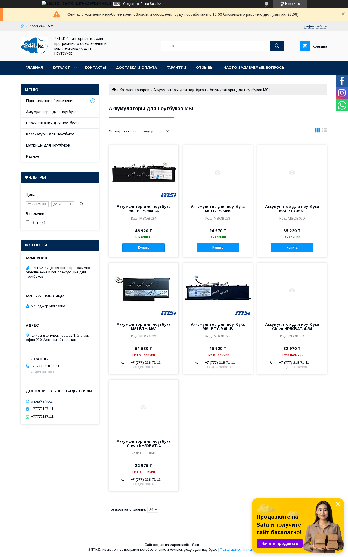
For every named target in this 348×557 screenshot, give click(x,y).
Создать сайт (133, 4)
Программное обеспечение (50, 101)
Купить (143, 247)
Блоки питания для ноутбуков (53, 123)
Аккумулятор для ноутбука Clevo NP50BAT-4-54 (292, 326)
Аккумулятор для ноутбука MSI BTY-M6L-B (218, 326)
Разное (32, 156)
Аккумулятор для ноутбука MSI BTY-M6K (218, 208)
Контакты (95, 67)
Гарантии (176, 67)
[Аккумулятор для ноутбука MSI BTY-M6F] (292, 172)
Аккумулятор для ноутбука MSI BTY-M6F (292, 208)
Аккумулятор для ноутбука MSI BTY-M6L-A (143, 208)
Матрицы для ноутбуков (48, 145)
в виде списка (324, 131)
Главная (34, 67)
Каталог (61, 67)
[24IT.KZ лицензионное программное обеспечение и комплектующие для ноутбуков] (34, 52)
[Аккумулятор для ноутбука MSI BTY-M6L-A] (143, 172)
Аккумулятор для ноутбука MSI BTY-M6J (143, 326)
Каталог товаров (134, 90)
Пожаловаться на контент (240, 550)
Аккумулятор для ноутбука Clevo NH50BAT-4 (143, 443)
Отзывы (205, 67)
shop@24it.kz (42, 401)
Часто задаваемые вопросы (254, 67)
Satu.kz (197, 545)
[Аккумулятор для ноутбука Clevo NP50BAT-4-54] (292, 290)
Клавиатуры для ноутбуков (50, 134)
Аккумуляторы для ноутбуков (179, 90)
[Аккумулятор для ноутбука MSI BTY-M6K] (218, 172)
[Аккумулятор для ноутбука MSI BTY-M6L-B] (218, 290)
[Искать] (277, 46)
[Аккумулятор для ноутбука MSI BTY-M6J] (143, 290)
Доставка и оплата (136, 67)
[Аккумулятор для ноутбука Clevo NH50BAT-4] (143, 407)
